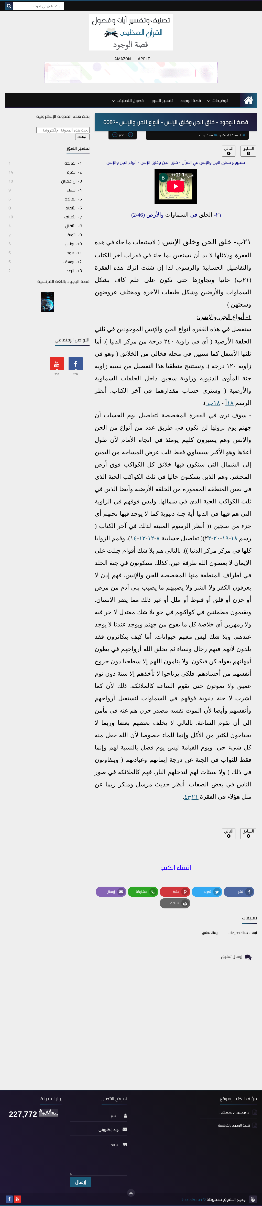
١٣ (142, 538)
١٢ (151, 538)
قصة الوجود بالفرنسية (234, 1125)
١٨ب (213, 403)
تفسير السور (162, 100)
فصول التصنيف (130, 100)
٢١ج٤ (191, 796)
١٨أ (229, 403)
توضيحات (220, 100)
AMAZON (122, 59)
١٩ (225, 538)
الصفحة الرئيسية (232, 135)
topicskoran (192, 1199)
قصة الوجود (190, 100)
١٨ (234, 538)
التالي (228, 148)
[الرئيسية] (248, 100)
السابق (248, 148)
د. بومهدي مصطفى (234, 1112)
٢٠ (216, 538)
